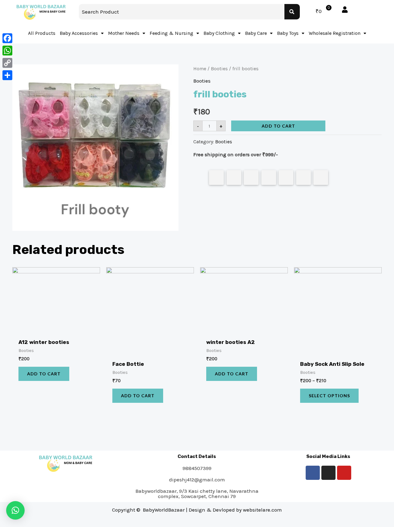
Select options (329, 395)
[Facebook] (313, 473)
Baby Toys (288, 33)
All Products (41, 33)
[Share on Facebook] (216, 177)
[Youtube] (344, 473)
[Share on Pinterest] (251, 177)
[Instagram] (328, 473)
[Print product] (286, 177)
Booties (219, 68)
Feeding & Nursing (171, 33)
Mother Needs (123, 33)
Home (199, 68)
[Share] (7, 75)
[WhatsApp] (7, 50)
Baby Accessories (79, 33)
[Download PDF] (303, 177)
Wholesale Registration (334, 33)
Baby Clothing (219, 33)
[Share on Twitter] (234, 177)
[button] (15, 510)
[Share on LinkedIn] (268, 177)
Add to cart (278, 126)
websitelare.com (262, 510)
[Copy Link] (7, 63)
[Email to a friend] (320, 177)
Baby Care (256, 33)
